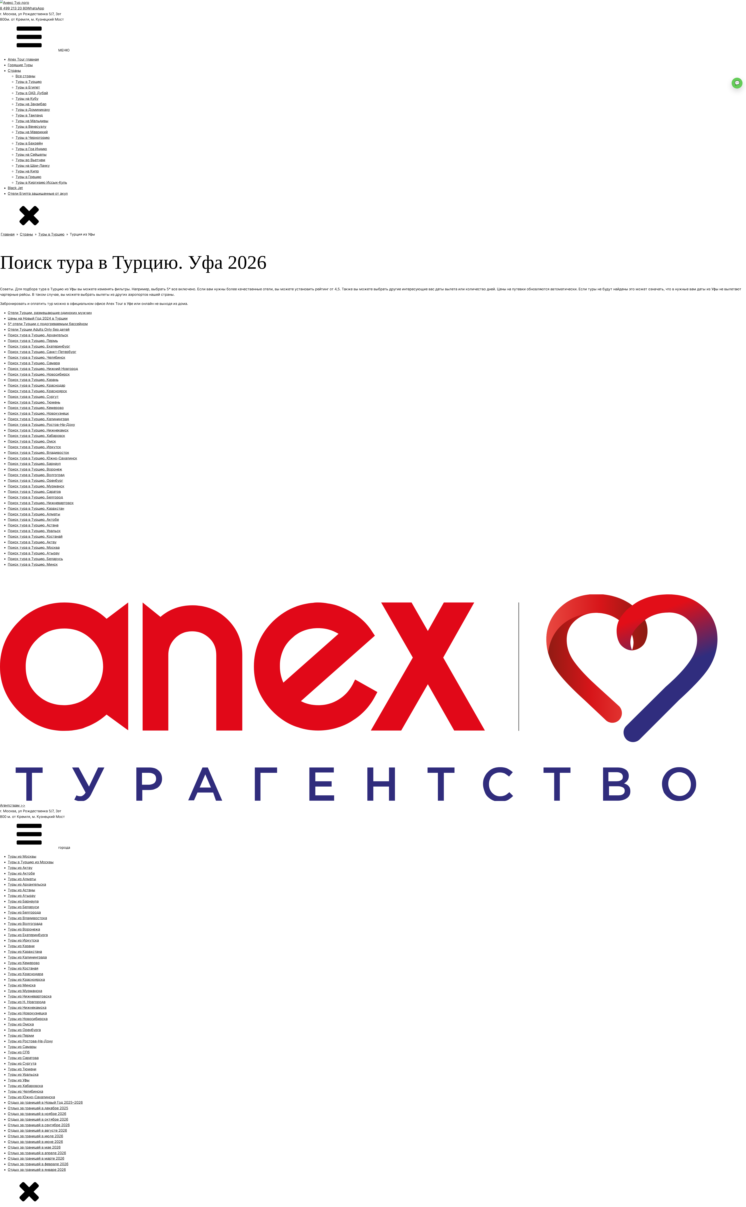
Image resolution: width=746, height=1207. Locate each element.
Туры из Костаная (23, 968)
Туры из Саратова (23, 1058)
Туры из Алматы (22, 879)
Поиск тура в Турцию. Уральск (34, 531)
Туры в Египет (28, 87)
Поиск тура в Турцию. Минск (33, 564)
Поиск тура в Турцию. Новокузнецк (38, 413)
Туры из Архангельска (27, 884)
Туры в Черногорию (33, 138)
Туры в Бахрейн (29, 143)
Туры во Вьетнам (30, 160)
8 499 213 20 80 (13, 8)
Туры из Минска (22, 985)
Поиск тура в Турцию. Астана (33, 525)
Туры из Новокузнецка (27, 1013)
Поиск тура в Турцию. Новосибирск (39, 374)
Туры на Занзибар (31, 104)
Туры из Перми (21, 1035)
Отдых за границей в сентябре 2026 (39, 1125)
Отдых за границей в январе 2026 (37, 1170)
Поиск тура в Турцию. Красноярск (37, 391)
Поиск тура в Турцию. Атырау (34, 553)
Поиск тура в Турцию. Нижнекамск (38, 430)
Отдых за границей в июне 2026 (35, 1142)
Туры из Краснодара (25, 974)
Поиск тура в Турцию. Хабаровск (36, 436)
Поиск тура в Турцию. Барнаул (34, 464)
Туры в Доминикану (33, 110)
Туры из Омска (21, 1024)
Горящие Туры (20, 65)
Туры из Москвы (22, 856)
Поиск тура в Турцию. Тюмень (34, 402)
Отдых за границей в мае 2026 (34, 1147)
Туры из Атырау (22, 896)
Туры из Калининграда (27, 957)
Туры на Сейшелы (31, 154)
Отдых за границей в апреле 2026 (37, 1153)
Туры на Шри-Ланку (33, 165)
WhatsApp (35, 8)
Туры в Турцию (29, 82)
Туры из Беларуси (23, 907)
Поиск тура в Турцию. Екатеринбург (39, 346)
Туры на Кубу (27, 99)
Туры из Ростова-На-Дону (30, 1041)
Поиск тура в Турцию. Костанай (35, 536)
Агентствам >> (12, 805)
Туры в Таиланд (29, 115)
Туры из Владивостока (27, 918)
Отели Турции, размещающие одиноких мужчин (50, 313)
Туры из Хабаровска (25, 1086)
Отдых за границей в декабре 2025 (38, 1108)
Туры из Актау (20, 868)
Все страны (25, 76)
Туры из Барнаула (23, 901)
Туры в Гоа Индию (31, 149)
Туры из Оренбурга (24, 1030)
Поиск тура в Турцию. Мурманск (36, 486)
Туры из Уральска (23, 1074)
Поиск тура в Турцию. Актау (32, 542)
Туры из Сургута (22, 1063)
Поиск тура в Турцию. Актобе (33, 519)
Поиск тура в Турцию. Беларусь (35, 559)
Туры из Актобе (21, 873)
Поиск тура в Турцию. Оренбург (35, 480)
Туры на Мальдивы (32, 121)
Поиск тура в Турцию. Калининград (38, 419)
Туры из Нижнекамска (27, 1007)
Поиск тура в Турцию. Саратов (34, 492)
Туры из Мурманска (25, 991)
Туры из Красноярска (26, 979)
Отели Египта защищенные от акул (38, 193)
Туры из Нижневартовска (29, 996)
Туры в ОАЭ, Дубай (32, 93)
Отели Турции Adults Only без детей (39, 329)
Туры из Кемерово (24, 963)
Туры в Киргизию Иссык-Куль (41, 182)
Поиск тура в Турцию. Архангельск (38, 335)
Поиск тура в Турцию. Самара (34, 363)
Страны (14, 71)
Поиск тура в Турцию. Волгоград (36, 475)
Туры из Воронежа (24, 929)
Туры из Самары (22, 1047)
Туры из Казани (21, 946)
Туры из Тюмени (22, 1069)
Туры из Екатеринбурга (28, 935)
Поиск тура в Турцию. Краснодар (36, 385)
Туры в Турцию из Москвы (31, 862)
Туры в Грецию (28, 177)
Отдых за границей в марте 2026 (36, 1158)
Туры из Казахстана (25, 952)
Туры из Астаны (21, 890)
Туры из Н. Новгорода (26, 1002)
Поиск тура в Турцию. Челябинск (36, 357)
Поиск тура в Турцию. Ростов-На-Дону (41, 425)
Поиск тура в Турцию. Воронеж (35, 469)
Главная (8, 234)
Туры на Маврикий (32, 132)
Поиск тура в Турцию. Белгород (35, 497)
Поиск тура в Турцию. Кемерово (36, 408)
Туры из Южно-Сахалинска (31, 1097)
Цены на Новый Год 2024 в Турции (38, 318)
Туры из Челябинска (25, 1091)
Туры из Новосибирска (28, 1019)
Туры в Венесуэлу (31, 126)
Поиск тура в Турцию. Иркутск (34, 447)
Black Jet (15, 188)
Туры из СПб (19, 1052)
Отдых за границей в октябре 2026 (38, 1119)
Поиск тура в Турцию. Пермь (33, 341)
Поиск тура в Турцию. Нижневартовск (41, 503)
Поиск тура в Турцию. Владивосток (38, 452)
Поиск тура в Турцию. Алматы (34, 514)
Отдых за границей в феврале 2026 (38, 1164)
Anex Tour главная (23, 59)
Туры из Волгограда (25, 924)
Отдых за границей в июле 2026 (35, 1136)
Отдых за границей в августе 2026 (37, 1130)
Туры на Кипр (27, 171)
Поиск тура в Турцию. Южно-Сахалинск (42, 458)
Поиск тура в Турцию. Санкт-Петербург (42, 352)
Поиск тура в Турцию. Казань (33, 380)
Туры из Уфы (19, 1080)
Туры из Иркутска (23, 940)
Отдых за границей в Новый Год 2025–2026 (45, 1102)
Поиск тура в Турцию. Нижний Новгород (43, 369)
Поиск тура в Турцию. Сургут (33, 397)
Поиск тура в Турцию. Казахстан (36, 508)
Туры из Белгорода (24, 912)
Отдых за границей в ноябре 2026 (37, 1114)
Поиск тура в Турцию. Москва (34, 547)
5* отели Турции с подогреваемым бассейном (48, 324)
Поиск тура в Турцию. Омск (32, 441)
